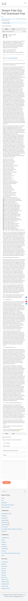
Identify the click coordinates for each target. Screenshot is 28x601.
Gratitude (4, 518)
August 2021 (4, 566)
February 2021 (5, 579)
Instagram (4, 520)
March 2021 (4, 577)
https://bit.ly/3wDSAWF (12, 58)
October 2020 (5, 586)
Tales (3, 531)
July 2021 (4, 568)
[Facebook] (26, 297)
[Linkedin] (26, 303)
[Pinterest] (26, 301)
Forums (13, 18)
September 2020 (5, 588)
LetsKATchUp (5, 524)
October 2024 (5, 561)
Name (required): (6, 446)
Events (3, 515)
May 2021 (4, 572)
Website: (4, 454)
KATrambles (4, 522)
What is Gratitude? (6, 507)
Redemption (4, 502)
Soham (21, 596)
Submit (6, 482)
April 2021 (4, 575)
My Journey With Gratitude (8, 504)
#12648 (24, 31)
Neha (3, 498)
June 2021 (4, 570)
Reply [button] (14, 31)
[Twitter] (26, 299)
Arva (3, 500)
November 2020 (5, 584)
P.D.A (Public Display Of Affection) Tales (11, 529)
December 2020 (5, 581)
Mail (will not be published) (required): (10, 450)
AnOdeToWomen (5, 513)
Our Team (4, 526)
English (17, 18)
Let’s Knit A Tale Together (7, 18)
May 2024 (4, 564)
